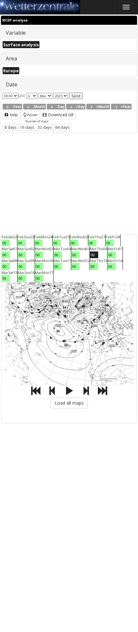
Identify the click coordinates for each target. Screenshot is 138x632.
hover (32, 115)
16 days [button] (27, 127)
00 (4, 243)
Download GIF (60, 115)
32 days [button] (45, 127)
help (13, 115)
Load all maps (69, 403)
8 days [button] (10, 127)
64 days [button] (62, 127)
